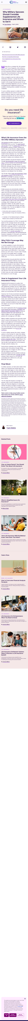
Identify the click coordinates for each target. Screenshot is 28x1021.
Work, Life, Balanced (7, 578)
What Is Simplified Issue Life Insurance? (10, 501)
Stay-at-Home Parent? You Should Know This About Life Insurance (12, 465)
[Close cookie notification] (25, 999)
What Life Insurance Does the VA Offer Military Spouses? (13, 54)
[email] (25, 47)
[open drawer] (2, 2)
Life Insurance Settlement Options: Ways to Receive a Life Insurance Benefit (12, 653)
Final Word (4, 60)
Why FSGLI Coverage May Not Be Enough (10, 56)
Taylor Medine (7, 24)
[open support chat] (26, 2)
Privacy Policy (20, 1006)
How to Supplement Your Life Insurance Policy (11, 58)
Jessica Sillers (6, 472)
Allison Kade (6, 508)
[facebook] (3, 47)
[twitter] (17, 47)
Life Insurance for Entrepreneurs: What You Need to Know (12, 617)
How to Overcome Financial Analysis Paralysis (13, 581)
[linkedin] (10, 47)
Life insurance (7, 9)
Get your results (14, 123)
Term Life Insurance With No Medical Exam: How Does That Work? (13, 536)
